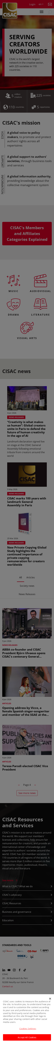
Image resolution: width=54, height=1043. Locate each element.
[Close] (50, 998)
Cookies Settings (27, 1028)
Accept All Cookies (27, 1037)
